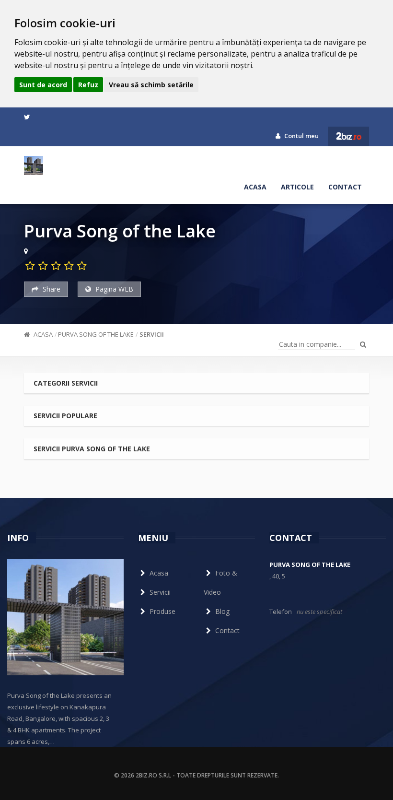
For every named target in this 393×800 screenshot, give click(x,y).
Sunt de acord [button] (43, 84)
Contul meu (301, 135)
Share (50, 289)
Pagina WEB (113, 289)
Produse (162, 611)
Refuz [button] (88, 84)
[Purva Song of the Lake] (33, 165)
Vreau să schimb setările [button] (151, 84)
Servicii (151, 334)
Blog (222, 611)
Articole (297, 186)
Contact (345, 186)
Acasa (255, 186)
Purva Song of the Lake (96, 334)
